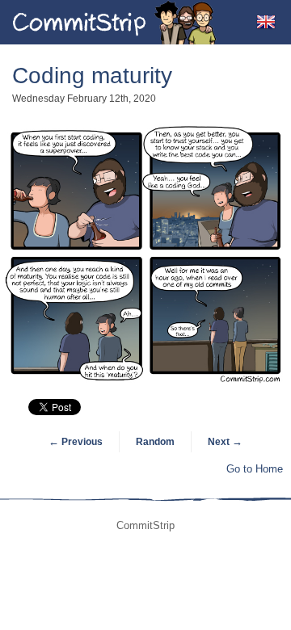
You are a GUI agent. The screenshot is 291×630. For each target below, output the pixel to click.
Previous (75, 441)
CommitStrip (115, 22)
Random (155, 441)
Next (225, 441)
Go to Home (254, 469)
